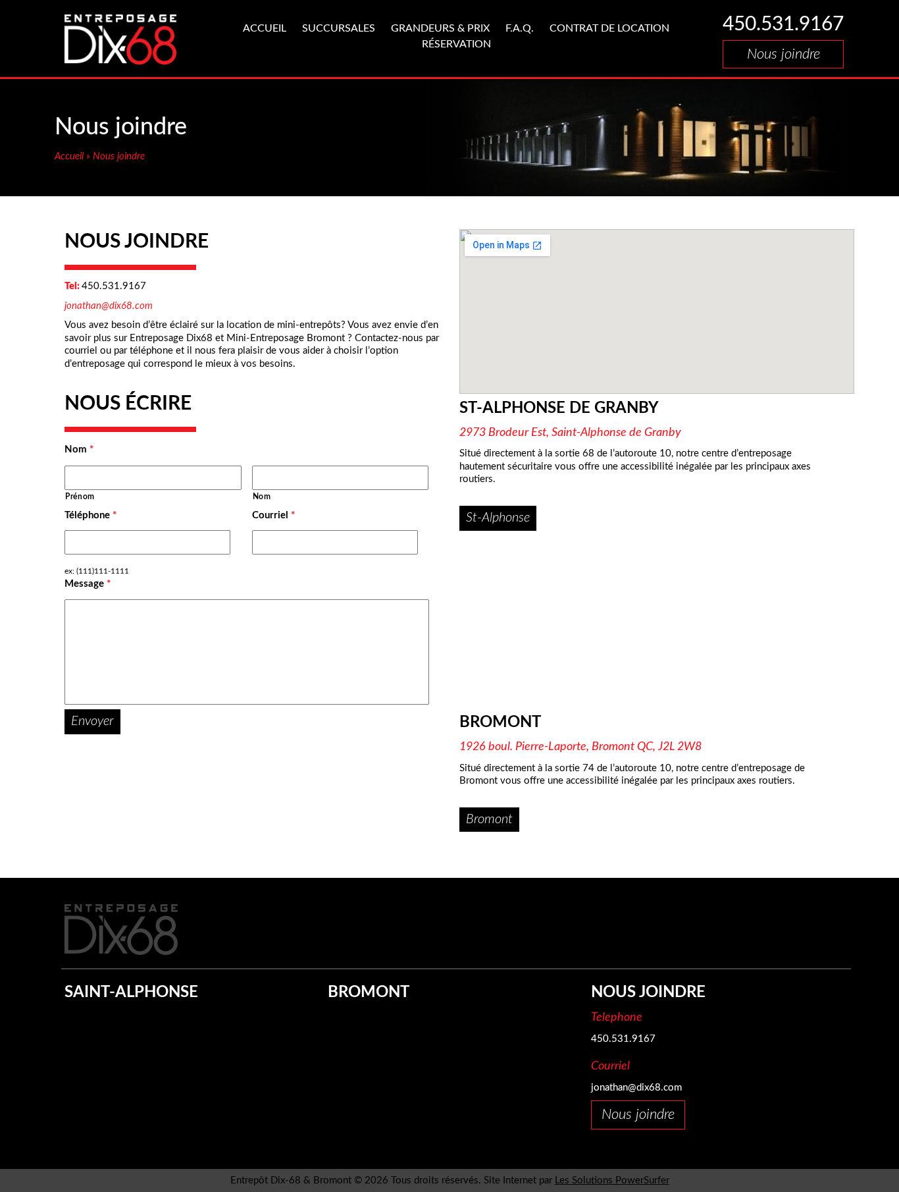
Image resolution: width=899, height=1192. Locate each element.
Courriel (273, 515)
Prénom (80, 497)
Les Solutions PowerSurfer (612, 1180)
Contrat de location (609, 28)
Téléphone (90, 515)
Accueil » (74, 156)
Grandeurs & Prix (440, 28)
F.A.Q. (519, 28)
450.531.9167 (783, 24)
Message (87, 584)
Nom (78, 449)
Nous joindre (119, 156)
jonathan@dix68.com (108, 306)
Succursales (338, 28)
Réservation (456, 44)
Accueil (264, 28)
